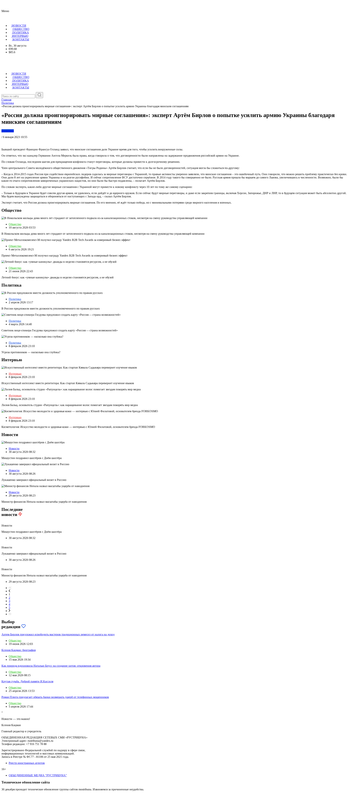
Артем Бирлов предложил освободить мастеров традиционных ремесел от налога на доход (58, 634)
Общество (15, 224)
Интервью (15, 373)
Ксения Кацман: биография (18, 650)
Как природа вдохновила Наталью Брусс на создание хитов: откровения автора (50, 665)
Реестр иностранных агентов (27, 763)
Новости (14, 448)
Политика (7, 130)
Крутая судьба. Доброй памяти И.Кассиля (27, 681)
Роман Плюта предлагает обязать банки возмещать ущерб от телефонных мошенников (55, 697)
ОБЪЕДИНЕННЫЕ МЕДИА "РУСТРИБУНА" (38, 775)
